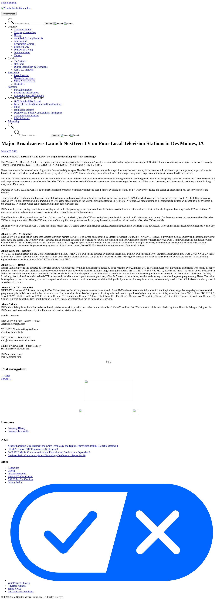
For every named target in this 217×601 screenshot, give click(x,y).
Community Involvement (26, 115)
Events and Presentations (26, 92)
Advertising (13, 121)
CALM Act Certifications (20, 479)
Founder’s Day (21, 46)
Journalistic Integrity (24, 109)
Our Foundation (22, 52)
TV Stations (20, 61)
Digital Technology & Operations (30, 66)
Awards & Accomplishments (28, 38)
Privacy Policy (15, 482)
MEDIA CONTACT (24, 81)
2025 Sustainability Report (27, 101)
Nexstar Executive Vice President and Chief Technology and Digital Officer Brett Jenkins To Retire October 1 (63, 446)
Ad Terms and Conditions (21, 591)
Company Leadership (25, 32)
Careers (18, 55)
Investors (12, 86)
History (17, 35)
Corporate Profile (22, 29)
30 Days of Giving (23, 49)
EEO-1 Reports (22, 118)
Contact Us (19, 84)
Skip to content (8, 2)
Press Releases (21, 75)
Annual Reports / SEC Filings (29, 95)
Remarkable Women (24, 44)
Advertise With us (17, 585)
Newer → (6, 378)
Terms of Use (14, 588)
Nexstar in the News (24, 78)
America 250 (20, 41)
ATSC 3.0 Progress (23, 69)
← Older (5, 375)
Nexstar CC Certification (20, 476)
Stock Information (23, 89)
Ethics (17, 107)
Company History (17, 428)
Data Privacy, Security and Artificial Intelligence (38, 112)
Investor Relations (17, 473)
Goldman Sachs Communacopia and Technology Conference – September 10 (46, 455)
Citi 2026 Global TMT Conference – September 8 (33, 449)
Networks (19, 64)
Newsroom (13, 72)
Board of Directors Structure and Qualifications (37, 104)
